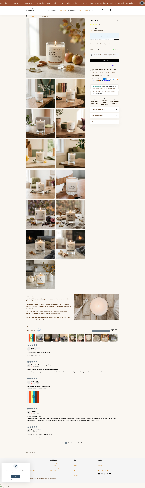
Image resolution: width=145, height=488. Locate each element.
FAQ (75, 470)
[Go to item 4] (56, 338)
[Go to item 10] (105, 338)
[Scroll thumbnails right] (116, 338)
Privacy (76, 475)
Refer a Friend (53, 465)
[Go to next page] (82, 443)
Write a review (101, 331)
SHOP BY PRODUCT (52, 10)
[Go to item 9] (97, 338)
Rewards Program (54, 463)
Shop (32, 16)
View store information (110, 72)
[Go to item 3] (48, 338)
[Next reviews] (118, 90)
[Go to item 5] (64, 338)
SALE (86, 10)
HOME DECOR (72, 10)
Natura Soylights (32, 478)
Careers (100, 465)
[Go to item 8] (88, 338)
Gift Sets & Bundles (30, 470)
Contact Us (77, 463)
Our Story (100, 463)
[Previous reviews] (91, 90)
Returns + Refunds (78, 468)
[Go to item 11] (113, 338)
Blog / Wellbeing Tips (103, 470)
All (37, 16)
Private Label (53, 470)
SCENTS (81, 10)
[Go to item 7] (80, 338)
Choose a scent (94, 43)
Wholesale (52, 473)
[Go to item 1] (31, 338)
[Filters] (112, 330)
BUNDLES (63, 10)
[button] (94, 25)
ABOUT (91, 10)
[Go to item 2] (40, 338)
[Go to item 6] (72, 338)
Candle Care (101, 468)
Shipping (91, 30)
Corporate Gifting (54, 468)
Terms (75, 473)
